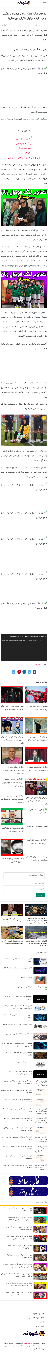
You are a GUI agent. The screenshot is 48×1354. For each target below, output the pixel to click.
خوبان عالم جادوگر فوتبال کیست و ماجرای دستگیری (13, 860)
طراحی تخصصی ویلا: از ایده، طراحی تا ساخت (17, 1024)
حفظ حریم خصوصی (36, 1317)
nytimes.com (38, 664)
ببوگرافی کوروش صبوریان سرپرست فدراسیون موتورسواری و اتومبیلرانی (12, 799)
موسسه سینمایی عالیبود (24, 1062)
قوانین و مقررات (38, 1313)
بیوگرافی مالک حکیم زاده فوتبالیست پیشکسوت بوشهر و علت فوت (13, 770)
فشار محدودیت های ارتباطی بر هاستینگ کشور (17, 968)
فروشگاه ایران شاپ (26, 977)
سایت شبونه (28, 1343)
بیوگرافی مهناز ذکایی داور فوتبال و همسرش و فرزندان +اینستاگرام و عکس (36, 800)
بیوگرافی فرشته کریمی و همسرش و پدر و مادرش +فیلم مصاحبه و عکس (12, 740)
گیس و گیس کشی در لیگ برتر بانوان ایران (24, 157)
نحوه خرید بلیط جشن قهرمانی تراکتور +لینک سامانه (37, 708)
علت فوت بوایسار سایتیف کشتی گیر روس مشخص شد (13, 830)
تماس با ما (39, 1326)
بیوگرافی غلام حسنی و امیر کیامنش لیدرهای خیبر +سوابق (38, 738)
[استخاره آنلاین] (28, 1196)
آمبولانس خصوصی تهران (24, 987)
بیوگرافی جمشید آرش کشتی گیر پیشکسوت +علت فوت (37, 858)
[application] (24, 647)
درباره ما (41, 1322)
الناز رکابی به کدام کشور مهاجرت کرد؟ (37, 828)
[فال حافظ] (28, 1185)
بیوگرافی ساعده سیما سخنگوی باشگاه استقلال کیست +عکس (37, 769)
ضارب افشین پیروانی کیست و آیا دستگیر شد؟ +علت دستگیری (12, 708)
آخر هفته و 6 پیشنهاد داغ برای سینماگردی (18, 1034)
